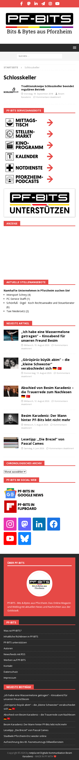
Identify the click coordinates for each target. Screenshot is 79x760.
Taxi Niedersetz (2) (17, 311)
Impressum (10, 677)
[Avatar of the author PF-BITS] (39, 592)
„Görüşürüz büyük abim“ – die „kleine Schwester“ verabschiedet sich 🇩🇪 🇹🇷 (45, 363)
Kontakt (8, 666)
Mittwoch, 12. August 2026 (36, 401)
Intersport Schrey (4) (18, 294)
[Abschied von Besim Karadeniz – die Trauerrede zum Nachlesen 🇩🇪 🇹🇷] (11, 391)
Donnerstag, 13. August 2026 (37, 373)
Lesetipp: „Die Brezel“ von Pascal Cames (42, 441)
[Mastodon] (29, 3)
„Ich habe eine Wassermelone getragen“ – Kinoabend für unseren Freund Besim (45, 336)
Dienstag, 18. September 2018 (38, 93)
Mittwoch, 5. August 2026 (36, 424)
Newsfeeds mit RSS (14, 654)
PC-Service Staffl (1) (18, 299)
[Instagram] (50, 3)
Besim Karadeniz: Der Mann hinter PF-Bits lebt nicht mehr (45, 417)
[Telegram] (43, 3)
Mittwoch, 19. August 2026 (36, 345)
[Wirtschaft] (11, 90)
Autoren (8, 648)
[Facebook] (21, 3)
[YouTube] (57, 3)
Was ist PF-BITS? (12, 630)
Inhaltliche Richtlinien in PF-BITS (21, 636)
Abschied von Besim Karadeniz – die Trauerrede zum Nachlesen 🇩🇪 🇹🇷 (47, 392)
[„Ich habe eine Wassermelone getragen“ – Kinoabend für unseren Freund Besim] (11, 335)
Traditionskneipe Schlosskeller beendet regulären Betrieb (47, 87)
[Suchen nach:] (39, 56)
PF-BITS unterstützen (15, 642)
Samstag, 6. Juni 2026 (34, 448)
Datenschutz (11, 671)
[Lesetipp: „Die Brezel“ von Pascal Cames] (11, 442)
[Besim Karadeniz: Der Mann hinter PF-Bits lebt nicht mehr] (11, 419)
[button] (74, 47)
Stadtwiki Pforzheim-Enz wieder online (25, 736)
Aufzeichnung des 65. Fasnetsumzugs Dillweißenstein (33, 742)
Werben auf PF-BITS (15, 660)
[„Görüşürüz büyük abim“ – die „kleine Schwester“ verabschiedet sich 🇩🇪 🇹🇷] (11, 363)
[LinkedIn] (36, 3)
